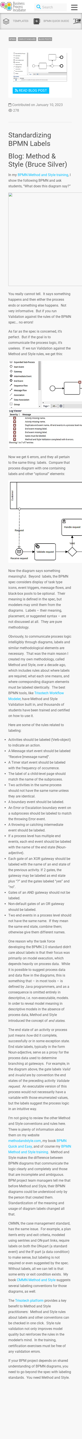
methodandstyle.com (24, 1141)
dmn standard (27, 39)
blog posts (45, 39)
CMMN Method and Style (36, 1280)
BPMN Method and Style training (43, 175)
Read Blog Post (32, 90)
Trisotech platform (29, 1301)
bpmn (12, 39)
